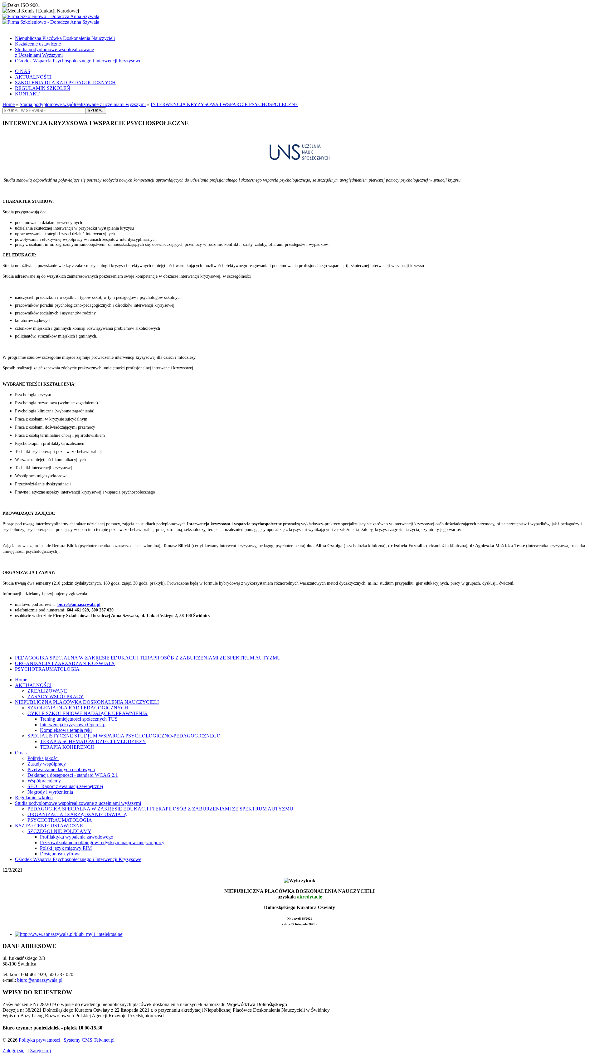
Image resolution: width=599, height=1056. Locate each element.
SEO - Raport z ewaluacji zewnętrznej (65, 786)
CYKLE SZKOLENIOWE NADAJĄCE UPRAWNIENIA (87, 713)
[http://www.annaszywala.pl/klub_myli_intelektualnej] (69, 934)
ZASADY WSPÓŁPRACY (55, 696)
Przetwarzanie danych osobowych (61, 769)
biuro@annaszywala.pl (78, 604)
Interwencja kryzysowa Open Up (72, 724)
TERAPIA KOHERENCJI (67, 747)
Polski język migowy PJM (66, 848)
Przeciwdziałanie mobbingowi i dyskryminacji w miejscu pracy (102, 842)
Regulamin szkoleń (34, 797)
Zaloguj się (13, 1050)
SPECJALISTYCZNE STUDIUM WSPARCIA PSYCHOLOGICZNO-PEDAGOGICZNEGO (124, 735)
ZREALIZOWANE (47, 690)
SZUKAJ (96, 110)
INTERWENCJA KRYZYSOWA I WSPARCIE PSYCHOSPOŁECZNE (224, 104)
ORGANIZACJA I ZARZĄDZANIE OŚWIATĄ (65, 663)
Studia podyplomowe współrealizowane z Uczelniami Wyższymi (54, 52)
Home (8, 104)
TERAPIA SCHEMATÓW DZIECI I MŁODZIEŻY (93, 741)
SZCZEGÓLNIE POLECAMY (59, 831)
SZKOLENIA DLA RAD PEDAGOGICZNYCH (65, 82)
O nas (21, 752)
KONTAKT (27, 93)
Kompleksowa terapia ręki (66, 730)
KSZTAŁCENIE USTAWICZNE (49, 825)
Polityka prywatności (39, 1040)
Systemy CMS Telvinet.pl (89, 1040)
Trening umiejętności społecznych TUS (79, 719)
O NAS (22, 71)
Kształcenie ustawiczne (38, 43)
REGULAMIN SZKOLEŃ (42, 88)
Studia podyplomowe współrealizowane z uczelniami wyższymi (83, 104)
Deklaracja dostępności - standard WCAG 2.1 (72, 775)
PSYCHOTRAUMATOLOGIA (47, 669)
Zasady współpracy (46, 763)
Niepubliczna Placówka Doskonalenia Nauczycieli (65, 38)
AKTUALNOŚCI (33, 77)
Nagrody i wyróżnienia (50, 792)
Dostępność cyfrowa (60, 853)
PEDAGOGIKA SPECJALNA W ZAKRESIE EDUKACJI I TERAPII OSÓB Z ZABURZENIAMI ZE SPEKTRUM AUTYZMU (148, 657)
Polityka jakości (43, 758)
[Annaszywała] (299, 19)
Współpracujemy (44, 780)
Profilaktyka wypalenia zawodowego (76, 836)
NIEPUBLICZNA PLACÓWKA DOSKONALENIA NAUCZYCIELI (87, 702)
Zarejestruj (40, 1050)
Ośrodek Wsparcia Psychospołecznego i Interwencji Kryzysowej (79, 60)
